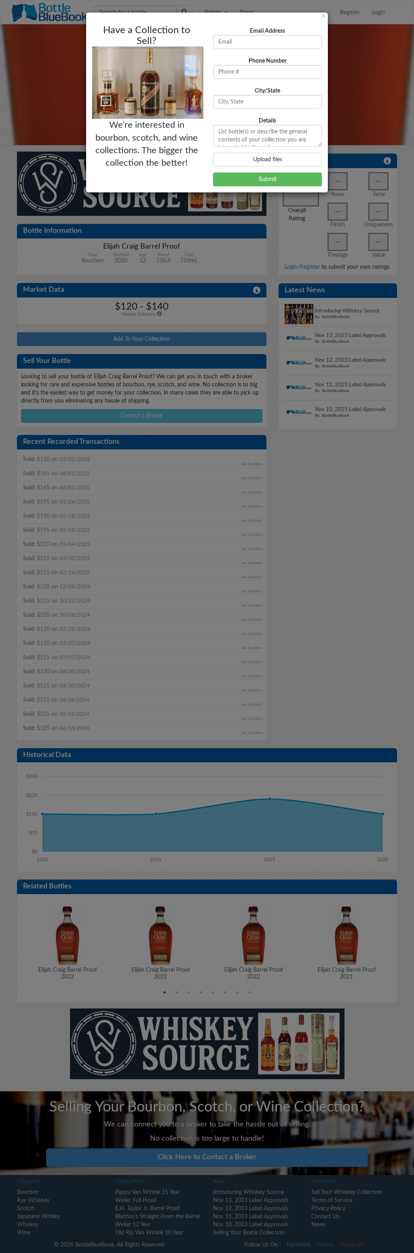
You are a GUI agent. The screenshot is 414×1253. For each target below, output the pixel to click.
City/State (267, 91)
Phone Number (268, 61)
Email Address (267, 31)
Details (267, 121)
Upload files (267, 159)
